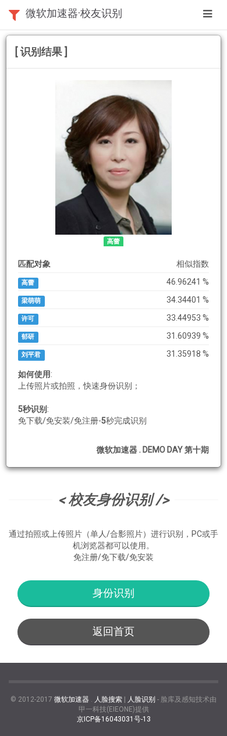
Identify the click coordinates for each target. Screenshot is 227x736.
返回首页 (113, 631)
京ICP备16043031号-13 (114, 719)
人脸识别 (141, 699)
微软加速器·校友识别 (74, 13)
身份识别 (113, 593)
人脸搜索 (108, 699)
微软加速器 (71, 699)
